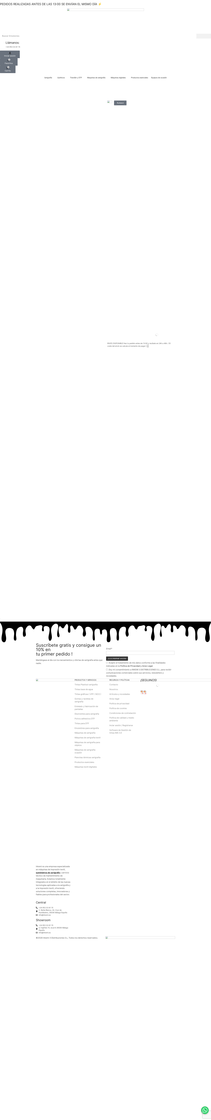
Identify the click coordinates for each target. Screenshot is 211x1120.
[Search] (203, 36)
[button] (10, 54)
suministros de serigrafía (48, 873)
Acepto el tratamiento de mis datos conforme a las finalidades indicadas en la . (135, 664)
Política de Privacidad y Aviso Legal (136, 666)
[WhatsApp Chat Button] (205, 1110)
